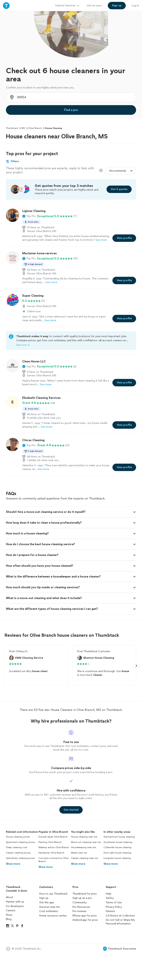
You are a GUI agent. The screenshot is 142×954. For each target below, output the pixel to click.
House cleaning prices (18, 836)
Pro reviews (79, 911)
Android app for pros (85, 919)
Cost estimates (48, 911)
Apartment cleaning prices (20, 842)
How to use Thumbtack (53, 893)
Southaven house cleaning (118, 842)
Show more (13, 863)
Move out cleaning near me (86, 842)
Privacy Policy (114, 906)
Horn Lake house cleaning (117, 852)
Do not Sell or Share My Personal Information (120, 921)
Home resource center (53, 915)
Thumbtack (12, 128)
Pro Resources (81, 906)
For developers (15, 906)
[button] (29, 216)
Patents (110, 911)
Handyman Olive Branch (51, 852)
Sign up (43, 898)
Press (9, 914)
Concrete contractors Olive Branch (53, 860)
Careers (10, 910)
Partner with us (15, 901)
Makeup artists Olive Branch (53, 847)
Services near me (49, 906)
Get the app (46, 902)
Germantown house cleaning (119, 836)
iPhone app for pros (84, 915)
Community (79, 902)
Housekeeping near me (83, 847)
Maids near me (79, 852)
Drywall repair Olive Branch (52, 836)
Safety (110, 898)
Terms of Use (114, 902)
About (9, 897)
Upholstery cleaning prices (20, 858)
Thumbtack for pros (84, 893)
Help (108, 893)
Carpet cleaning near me (84, 858)
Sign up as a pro (82, 898)
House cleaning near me (84, 836)
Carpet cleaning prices (18, 852)
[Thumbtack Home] (6, 5)
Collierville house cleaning (117, 847)
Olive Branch (35, 128)
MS (23, 128)
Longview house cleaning (117, 858)
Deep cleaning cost (16, 847)
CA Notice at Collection (120, 915)
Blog (8, 919)
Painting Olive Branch (50, 842)
